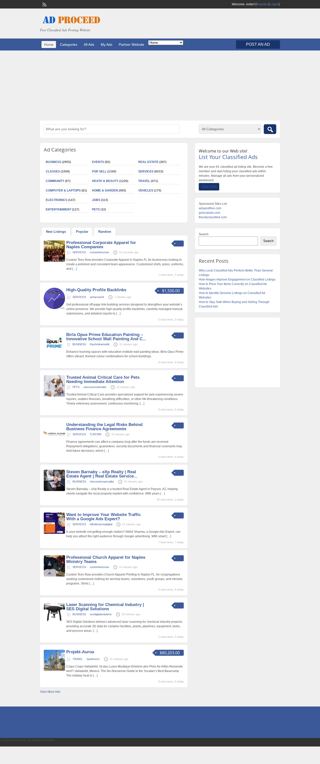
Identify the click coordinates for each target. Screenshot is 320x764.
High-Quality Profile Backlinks (96, 290)
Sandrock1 (93, 659)
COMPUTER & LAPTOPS (63, 190)
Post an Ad (258, 44)
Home (49, 44)
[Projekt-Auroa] (54, 670)
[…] (74, 268)
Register (262, 4)
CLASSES (53, 171)
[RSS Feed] (44, 4)
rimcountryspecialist (102, 481)
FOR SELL (99, 171)
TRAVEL (144, 181)
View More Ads (50, 692)
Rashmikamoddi (99, 344)
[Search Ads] (270, 129)
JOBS (96, 200)
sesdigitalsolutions (101, 614)
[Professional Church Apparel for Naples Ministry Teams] (54, 575)
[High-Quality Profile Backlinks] (54, 308)
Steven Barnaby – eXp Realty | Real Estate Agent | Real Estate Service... (102, 474)
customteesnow (99, 252)
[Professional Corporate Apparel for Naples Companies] (54, 260)
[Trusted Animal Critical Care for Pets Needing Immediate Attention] (54, 395)
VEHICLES (145, 190)
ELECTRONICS (56, 200)
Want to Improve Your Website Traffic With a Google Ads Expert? (103, 516)
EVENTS (98, 162)
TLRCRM (95, 434)
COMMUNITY (55, 181)
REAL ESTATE (148, 162)
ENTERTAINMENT (58, 209)
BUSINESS (53, 162)
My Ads (106, 44)
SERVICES (146, 171)
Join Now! (209, 186)
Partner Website (131, 44)
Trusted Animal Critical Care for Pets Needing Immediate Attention (103, 379)
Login (274, 4)
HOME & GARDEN (105, 190)
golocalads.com (209, 212)
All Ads (89, 44)
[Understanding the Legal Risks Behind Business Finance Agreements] (54, 442)
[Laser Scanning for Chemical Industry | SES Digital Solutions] (54, 622)
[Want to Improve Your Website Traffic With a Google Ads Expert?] (54, 532)
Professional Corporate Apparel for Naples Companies (101, 244)
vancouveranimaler (94, 387)
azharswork (97, 297)
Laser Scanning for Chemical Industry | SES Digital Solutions (105, 606)
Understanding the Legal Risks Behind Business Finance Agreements (104, 426)
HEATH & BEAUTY (105, 181)
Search (203, 234)
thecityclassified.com (213, 217)
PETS (96, 209)
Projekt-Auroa (80, 652)
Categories (68, 44)
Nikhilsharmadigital (101, 524)
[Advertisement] (160, 85)
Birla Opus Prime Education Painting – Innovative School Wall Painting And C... (106, 336)
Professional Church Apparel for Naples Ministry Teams (105, 559)
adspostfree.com (210, 208)
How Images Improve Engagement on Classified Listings (237, 279)
